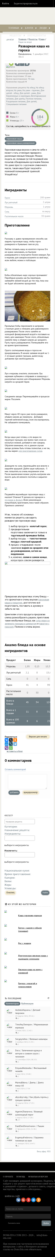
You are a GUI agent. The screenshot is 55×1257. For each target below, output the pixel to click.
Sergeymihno (21, 1039)
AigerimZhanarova (23, 1111)
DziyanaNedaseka (23, 1068)
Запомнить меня (14, 1223)
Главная (22, 39)
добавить (14, 792)
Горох (7, 197)
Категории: (10, 826)
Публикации (27, 1004)
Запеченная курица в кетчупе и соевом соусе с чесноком (28, 1053)
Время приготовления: (17, 874)
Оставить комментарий (15, 769)
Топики (13, 28)
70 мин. (31, 79)
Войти (5, 3)
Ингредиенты (36, 35)
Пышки (41, 1126)
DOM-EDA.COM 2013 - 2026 (18, 1235)
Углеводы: (10, 888)
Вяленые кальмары (39, 1039)
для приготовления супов (30, 451)
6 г (17, 116)
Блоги (29, 28)
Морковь (9, 207)
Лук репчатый (11, 202)
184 (40, 116)
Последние (15, 998)
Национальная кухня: (17, 870)
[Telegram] (15, 744)
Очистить (10, 892)
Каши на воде (25, 42)
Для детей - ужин (28, 93)
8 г (17, 112)
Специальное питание (16, 104)
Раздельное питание (16, 101)
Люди (43, 28)
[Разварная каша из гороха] (27, 66)
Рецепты (15, 35)
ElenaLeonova (24, 54)
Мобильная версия (38, 1177)
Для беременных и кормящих (23, 94)
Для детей (31, 101)
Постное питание (33, 98)
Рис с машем (24, 943)
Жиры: (8, 884)
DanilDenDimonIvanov (25, 1126)
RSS (49, 1151)
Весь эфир (41, 1151)
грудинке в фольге (14, 500)
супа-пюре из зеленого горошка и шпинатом (27, 622)
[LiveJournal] (11, 744)
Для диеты (20, 98)
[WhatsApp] (11, 748)
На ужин (18, 90)
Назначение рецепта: (17, 830)
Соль (7, 211)
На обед (31, 87)
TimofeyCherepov (23, 1024)
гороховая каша (14, 138)
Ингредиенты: (12, 833)
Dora (17, 1050)
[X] (11, 740)
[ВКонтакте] (6, 740)
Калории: (9, 877)
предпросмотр (31, 792)
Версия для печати (38, 736)
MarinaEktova (21, 1082)
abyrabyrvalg (21, 1097)
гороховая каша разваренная (21, 143)
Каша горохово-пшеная (30, 915)
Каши (42, 39)
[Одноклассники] (15, 740)
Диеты (32, 1082)
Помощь (20, 1177)
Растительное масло (14, 216)
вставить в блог (15, 751)
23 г (22, 120)
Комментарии (12, 1004)
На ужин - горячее (31, 90)
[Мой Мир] (6, 744)
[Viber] (6, 748)
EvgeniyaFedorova (23, 1137)
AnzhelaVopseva (22, 1010)
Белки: (8, 881)
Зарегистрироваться (25, 3)
